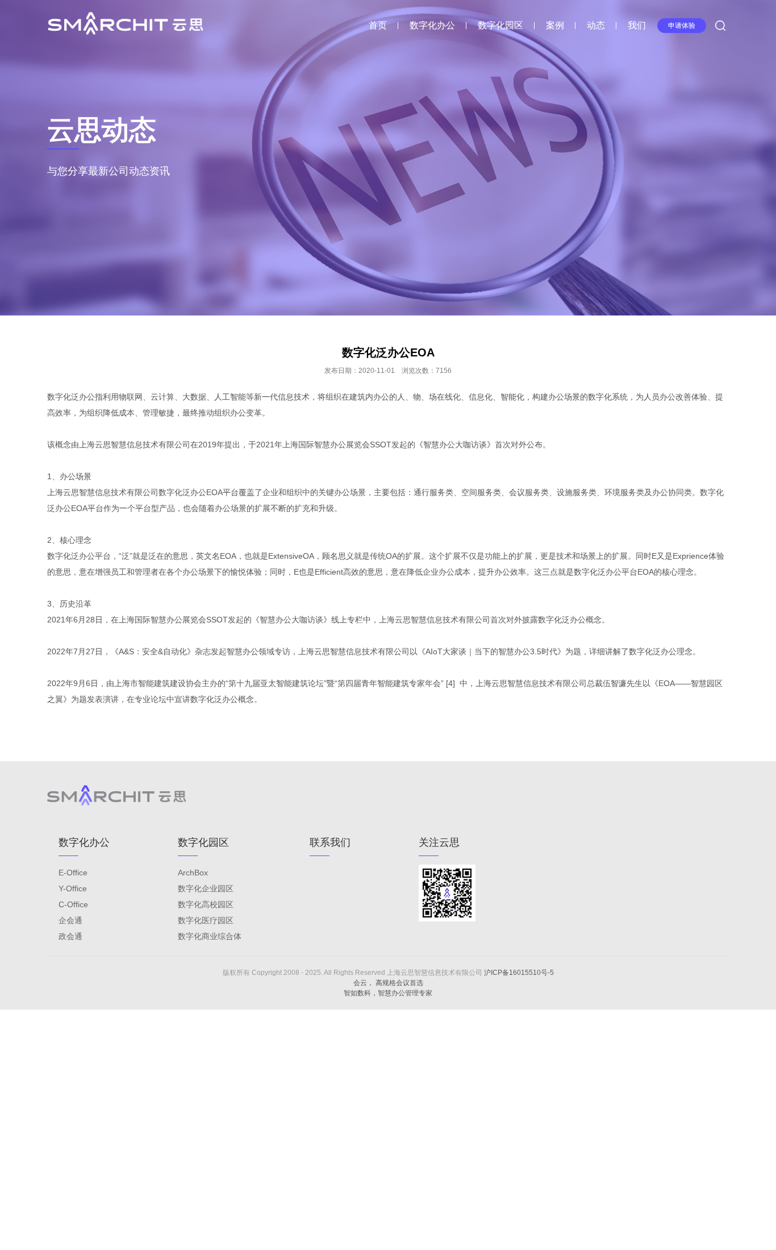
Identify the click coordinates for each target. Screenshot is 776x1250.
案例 (555, 25)
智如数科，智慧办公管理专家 (388, 993)
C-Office (73, 904)
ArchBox (193, 872)
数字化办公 (432, 25)
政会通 (70, 936)
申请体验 (681, 26)
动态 (596, 25)
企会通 (70, 920)
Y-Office (73, 888)
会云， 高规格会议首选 (388, 983)
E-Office (73, 872)
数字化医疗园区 (205, 920)
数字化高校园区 (205, 904)
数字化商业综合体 (209, 936)
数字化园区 (500, 25)
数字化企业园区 (205, 888)
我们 (637, 25)
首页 (378, 25)
